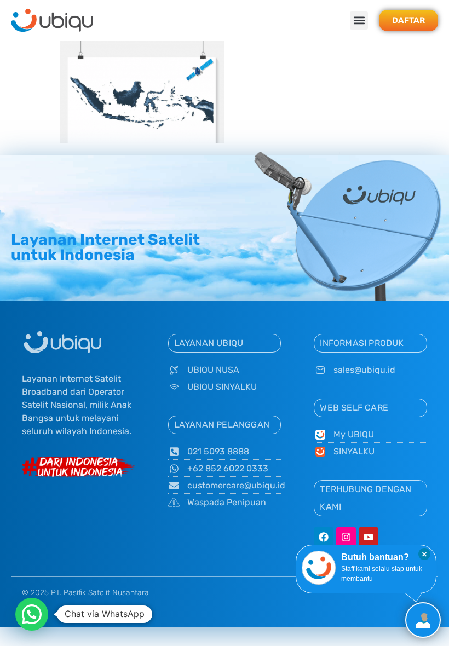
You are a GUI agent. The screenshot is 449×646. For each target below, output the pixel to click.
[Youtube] (368, 537)
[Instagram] (346, 537)
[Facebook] (323, 537)
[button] (359, 20)
